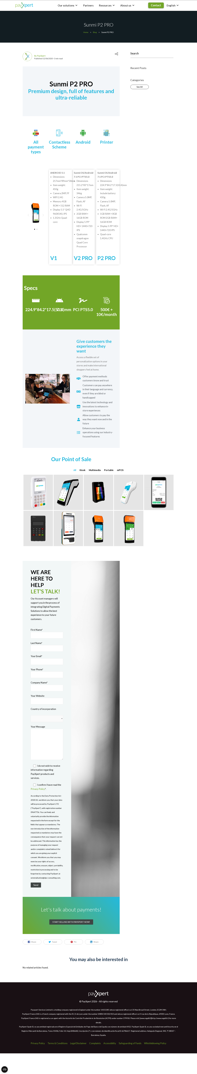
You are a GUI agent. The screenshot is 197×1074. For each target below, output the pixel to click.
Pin (75, 942)
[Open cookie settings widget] (4, 1069)
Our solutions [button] (66, 5)
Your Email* (36, 656)
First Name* (37, 629)
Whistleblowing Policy (155, 1043)
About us (125, 5)
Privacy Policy (38, 789)
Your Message (38, 726)
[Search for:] (152, 54)
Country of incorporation (43, 709)
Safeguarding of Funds (130, 1043)
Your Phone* (37, 669)
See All (140, 87)
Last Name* (36, 643)
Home (85, 32)
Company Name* (39, 682)
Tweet (54, 942)
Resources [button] (105, 5)
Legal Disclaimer (78, 1043)
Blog (95, 32)
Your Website (37, 695)
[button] (28, 215)
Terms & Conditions (58, 1043)
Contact (156, 5)
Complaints (95, 1043)
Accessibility (109, 1043)
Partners (88, 5)
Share (33, 942)
